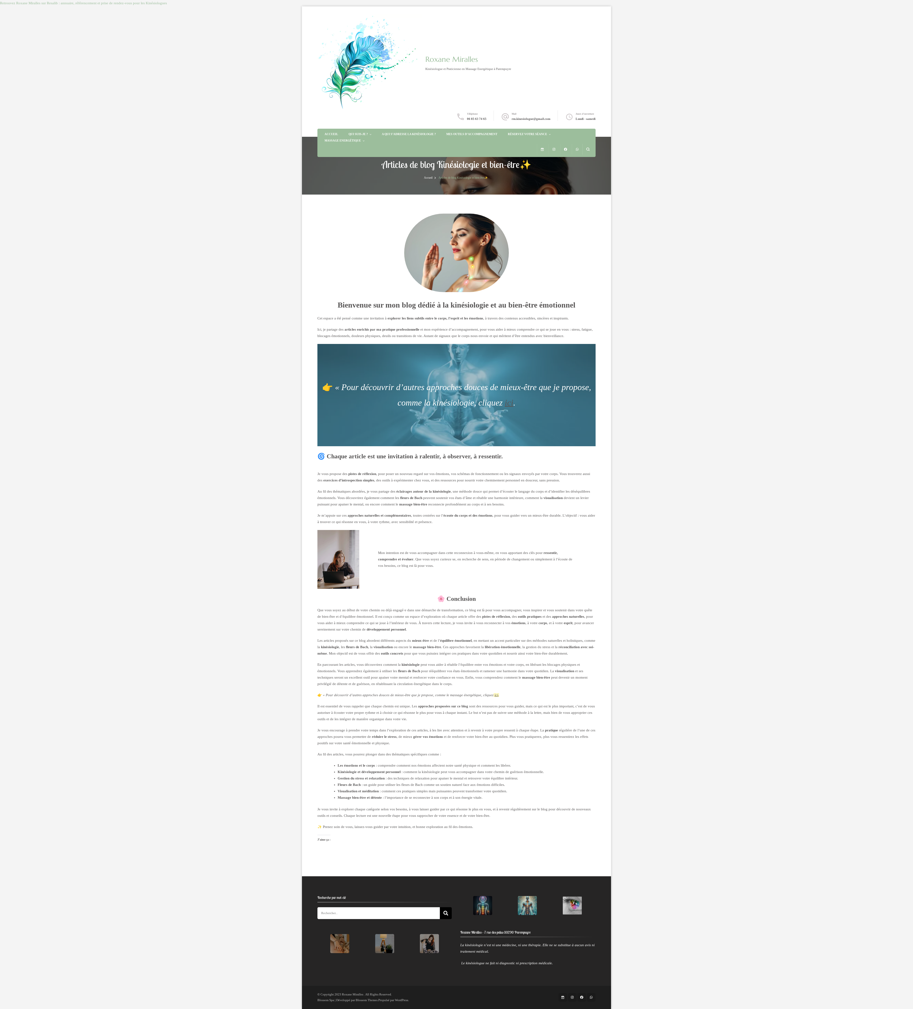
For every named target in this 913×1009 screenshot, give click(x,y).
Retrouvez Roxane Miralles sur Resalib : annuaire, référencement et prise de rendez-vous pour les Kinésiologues (83, 3)
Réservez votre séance (527, 134)
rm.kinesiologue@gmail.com (531, 119)
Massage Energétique (343, 140)
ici (509, 402)
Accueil (331, 134)
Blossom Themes (367, 1000)
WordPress (401, 1000)
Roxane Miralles (451, 59)
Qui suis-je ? (358, 134)
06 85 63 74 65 (476, 119)
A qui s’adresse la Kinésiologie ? (409, 134)
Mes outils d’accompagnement (471, 134)
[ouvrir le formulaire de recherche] (588, 149)
